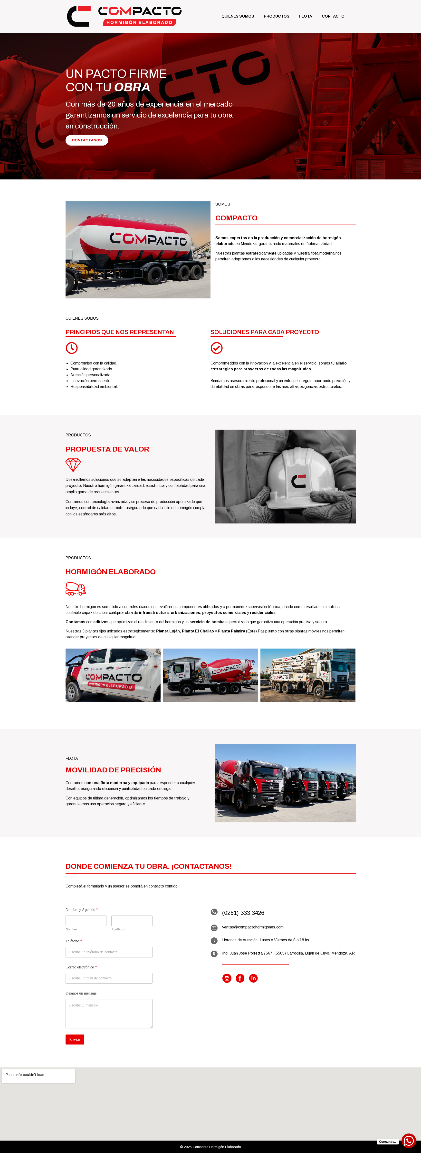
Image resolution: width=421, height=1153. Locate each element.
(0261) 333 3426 (243, 912)
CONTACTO (333, 16)
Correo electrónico (81, 967)
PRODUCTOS (276, 16)
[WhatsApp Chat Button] (409, 1140)
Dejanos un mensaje (81, 993)
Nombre (71, 929)
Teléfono (74, 941)
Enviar (75, 1039)
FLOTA (305, 16)
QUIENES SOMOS (237, 16)
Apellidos (117, 929)
